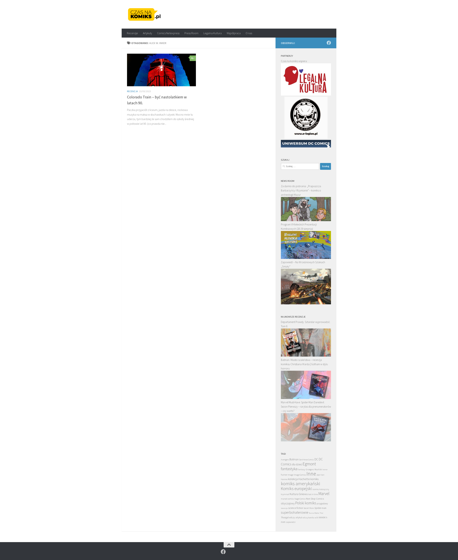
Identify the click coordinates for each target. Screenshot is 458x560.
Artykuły (147, 33)
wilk (316, 517)
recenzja (284, 508)
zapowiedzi (291, 522)
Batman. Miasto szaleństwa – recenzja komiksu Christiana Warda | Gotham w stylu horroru (304, 364)
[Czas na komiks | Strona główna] (144, 14)
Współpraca (234, 33)
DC (316, 459)
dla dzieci (297, 464)
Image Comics (300, 474)
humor (284, 474)
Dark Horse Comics (306, 459)
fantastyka (289, 468)
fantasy (301, 469)
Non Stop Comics (315, 498)
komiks (314, 479)
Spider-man (320, 508)
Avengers (285, 459)
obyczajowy (288, 503)
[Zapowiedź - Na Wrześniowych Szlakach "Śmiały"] (306, 303)
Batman (294, 459)
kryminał (285, 494)
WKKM (322, 517)
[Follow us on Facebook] (329, 43)
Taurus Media (314, 513)
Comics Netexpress (168, 33)
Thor (321, 513)
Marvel (323, 493)
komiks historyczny (321, 489)
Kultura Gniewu (298, 494)
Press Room (191, 33)
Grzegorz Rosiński (314, 469)
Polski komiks (305, 503)
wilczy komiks (308, 517)
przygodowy (322, 503)
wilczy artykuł (295, 517)
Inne (311, 473)
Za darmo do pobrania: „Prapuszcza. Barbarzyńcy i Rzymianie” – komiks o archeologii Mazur (301, 190)
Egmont (309, 464)
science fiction (295, 508)
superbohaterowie (294, 512)
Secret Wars (309, 508)
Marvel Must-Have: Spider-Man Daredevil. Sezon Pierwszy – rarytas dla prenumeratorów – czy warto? (306, 407)
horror (325, 469)
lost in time (313, 494)
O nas (249, 33)
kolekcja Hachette (299, 479)
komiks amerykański (300, 483)
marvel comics (287, 498)
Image (290, 474)
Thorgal (285, 517)
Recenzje (132, 33)
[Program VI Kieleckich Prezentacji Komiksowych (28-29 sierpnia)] (306, 258)
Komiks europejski (296, 488)
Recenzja (132, 91)
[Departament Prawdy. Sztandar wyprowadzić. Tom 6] (306, 355)
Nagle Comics (299, 499)
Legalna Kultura (212, 33)
